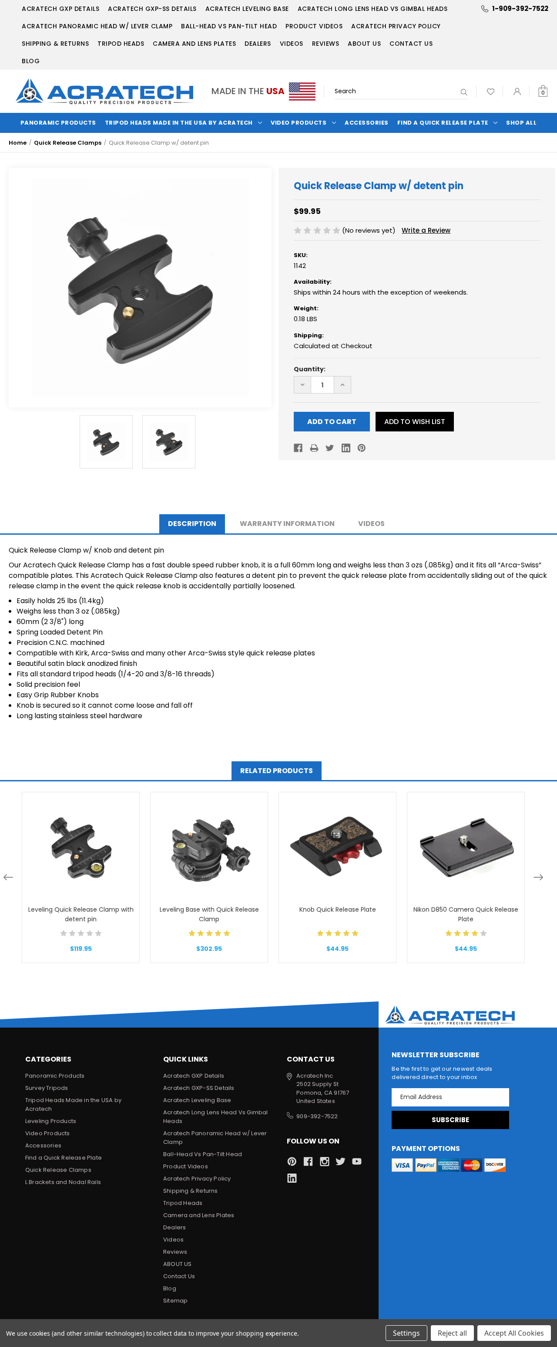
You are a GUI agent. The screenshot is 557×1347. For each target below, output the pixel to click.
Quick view (81, 836)
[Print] (314, 448)
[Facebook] (298, 448)
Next (538, 877)
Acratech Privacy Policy (396, 26)
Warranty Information (287, 524)
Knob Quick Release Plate (337, 909)
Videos (291, 43)
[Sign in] (517, 91)
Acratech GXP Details (60, 8)
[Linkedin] (346, 448)
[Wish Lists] (490, 91)
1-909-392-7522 (520, 8)
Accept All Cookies (514, 1333)
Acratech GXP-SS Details (152, 8)
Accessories (367, 123)
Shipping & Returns (55, 43)
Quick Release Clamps (58, 1170)
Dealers (258, 43)
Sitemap (175, 1300)
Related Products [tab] (276, 771)
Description (192, 524)
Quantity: (309, 369)
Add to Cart (81, 858)
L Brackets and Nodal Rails (63, 1182)
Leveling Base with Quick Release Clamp (209, 914)
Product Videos (313, 26)
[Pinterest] (361, 448)
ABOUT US (364, 43)
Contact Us (411, 43)
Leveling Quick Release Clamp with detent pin (81, 914)
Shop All (521, 123)
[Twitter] (329, 448)
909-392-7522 (317, 1116)
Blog (31, 61)
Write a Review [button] (426, 230)
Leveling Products (50, 1121)
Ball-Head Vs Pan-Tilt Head (229, 26)
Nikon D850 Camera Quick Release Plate (465, 914)
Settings (406, 1333)
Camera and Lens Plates (194, 43)
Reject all (452, 1333)
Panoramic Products (58, 123)
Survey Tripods (46, 1088)
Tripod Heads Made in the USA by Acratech (179, 123)
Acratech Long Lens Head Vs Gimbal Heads (373, 8)
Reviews (325, 43)
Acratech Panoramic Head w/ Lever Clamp (97, 26)
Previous (8, 877)
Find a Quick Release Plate (442, 123)
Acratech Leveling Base (247, 8)
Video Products (298, 123)
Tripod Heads (120, 43)
